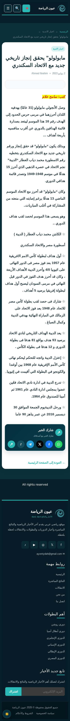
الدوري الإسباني (56, 644)
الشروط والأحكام (24, 713)
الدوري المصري (56, 658)
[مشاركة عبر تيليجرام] (30, 444)
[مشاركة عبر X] (39, 444)
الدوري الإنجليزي (56, 637)
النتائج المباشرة (56, 580)
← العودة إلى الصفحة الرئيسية (46, 462)
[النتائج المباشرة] (26, 8)
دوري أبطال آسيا (56, 631)
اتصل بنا (60, 601)
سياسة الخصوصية (45, 713)
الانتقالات (60, 587)
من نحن (60, 594)
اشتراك (13, 691)
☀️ (7, 714)
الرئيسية (64, 31)
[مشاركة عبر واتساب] (58, 444)
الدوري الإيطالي (56, 651)
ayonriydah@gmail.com (49, 553)
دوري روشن (58, 624)
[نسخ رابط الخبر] (21, 444)
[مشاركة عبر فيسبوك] (49, 444)
